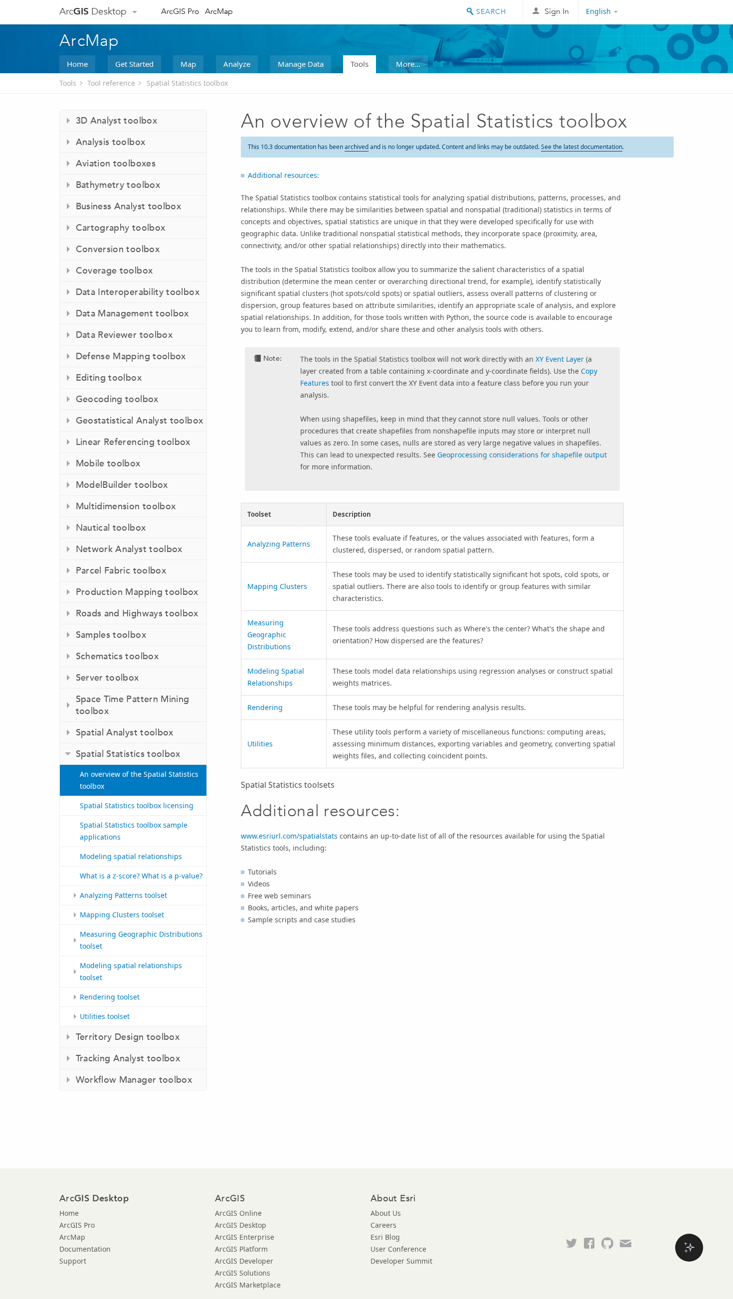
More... (408, 64)
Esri (652, 12)
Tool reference (111, 83)
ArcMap (219, 11)
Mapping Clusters (277, 586)
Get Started (134, 64)
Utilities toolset (105, 1016)
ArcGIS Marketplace (248, 1285)
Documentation (85, 1249)
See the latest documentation (581, 147)
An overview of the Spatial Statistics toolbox (139, 780)
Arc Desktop (93, 11)
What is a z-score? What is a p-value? (141, 875)
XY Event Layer (560, 359)
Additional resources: (283, 175)
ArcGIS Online (238, 1213)
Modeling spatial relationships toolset (131, 971)
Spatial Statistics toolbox (187, 83)
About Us (385, 1213)
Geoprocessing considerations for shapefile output (522, 454)
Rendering (265, 707)
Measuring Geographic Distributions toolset (141, 940)
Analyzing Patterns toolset (123, 895)
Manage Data (301, 64)
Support (72, 1261)
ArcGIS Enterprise (244, 1237)
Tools (359, 64)
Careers (383, 1225)
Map (188, 64)
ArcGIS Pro (180, 11)
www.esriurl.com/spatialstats (289, 836)
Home (77, 64)
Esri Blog (385, 1237)
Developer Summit (401, 1261)
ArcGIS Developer (244, 1261)
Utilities (260, 743)
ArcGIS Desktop (240, 1225)
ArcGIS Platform (241, 1249)
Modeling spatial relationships (131, 856)
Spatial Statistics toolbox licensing (136, 805)
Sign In (557, 11)
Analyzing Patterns (278, 544)
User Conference (398, 1249)
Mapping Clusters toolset (122, 914)
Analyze (236, 64)
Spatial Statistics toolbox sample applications (133, 831)
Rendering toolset (110, 997)
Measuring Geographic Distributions (269, 634)
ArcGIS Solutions (242, 1273)
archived (356, 147)
